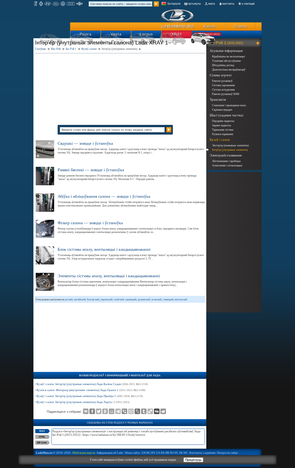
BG (148, 452)
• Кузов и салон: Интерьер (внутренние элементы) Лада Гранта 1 (90, 390)
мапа (211, 3)
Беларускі (174, 3)
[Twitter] (98, 411)
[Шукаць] (156, 3)
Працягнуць (193, 460)
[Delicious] (150, 411)
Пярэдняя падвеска (223, 121)
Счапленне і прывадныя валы (229, 105)
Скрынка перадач (222, 109)
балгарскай (93, 299)
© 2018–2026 (53, 452)
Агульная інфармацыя (226, 51)
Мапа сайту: (133, 452)
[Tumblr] (144, 411)
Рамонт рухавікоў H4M (225, 94)
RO (172, 452)
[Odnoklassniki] (105, 411)
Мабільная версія (83, 452)
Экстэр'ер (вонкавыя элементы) (230, 145)
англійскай (80, 299)
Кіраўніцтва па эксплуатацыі (228, 56)
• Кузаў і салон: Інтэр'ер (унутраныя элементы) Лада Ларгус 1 (82, 402)
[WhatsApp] (131, 411)
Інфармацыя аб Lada (110, 452)
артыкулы (194, 3)
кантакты (228, 3)
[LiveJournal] (137, 411)
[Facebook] (92, 411)
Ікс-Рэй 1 (226, 43)
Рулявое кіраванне (222, 134)
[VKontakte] (85, 411)
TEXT (42, 431)
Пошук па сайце (227, 452)
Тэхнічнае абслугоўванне (226, 60)
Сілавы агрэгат (221, 75)
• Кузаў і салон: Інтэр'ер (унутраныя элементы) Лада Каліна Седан (91, 384)
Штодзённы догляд (223, 65)
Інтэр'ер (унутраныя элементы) (230, 149)
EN (144, 452)
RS (163, 452)
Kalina (210, 26)
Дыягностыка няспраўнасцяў (228, 69)
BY (153, 452)
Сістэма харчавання (223, 85)
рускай (69, 299)
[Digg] (156, 411)
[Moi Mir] (111, 411)
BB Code (42, 442)
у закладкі (248, 3)
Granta (240, 26)
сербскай (119, 299)
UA (158, 452)
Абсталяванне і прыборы (226, 161)
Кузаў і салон (220, 139)
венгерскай (181, 299)
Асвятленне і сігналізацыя (227, 165)
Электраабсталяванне (226, 155)
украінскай (106, 299)
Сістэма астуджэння (223, 89)
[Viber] (124, 411)
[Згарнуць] (258, 42)
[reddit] (163, 411)
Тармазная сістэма (222, 129)
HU (185, 452)
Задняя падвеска (221, 125)
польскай (156, 299)
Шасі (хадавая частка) (226, 115)
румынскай (144, 299)
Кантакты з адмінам (202, 452)
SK (181, 452)
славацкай (168, 299)
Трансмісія (218, 99)
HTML (42, 437)
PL (176, 452)
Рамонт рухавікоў (222, 80)
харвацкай (130, 299)
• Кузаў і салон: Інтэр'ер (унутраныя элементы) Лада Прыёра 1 (89, 396)
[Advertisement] (120, 87)
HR (167, 452)
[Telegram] (118, 411)
